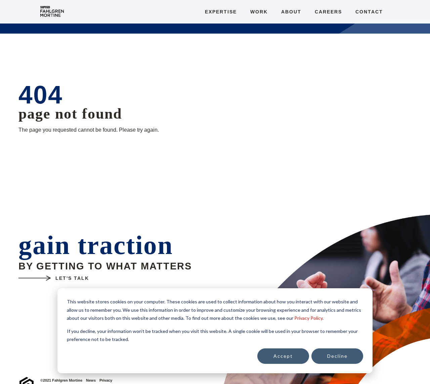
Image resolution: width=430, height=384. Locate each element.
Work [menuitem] (259, 11)
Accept (283, 356)
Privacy (105, 380)
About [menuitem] (291, 11)
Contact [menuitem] (369, 11)
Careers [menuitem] (328, 11)
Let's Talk (72, 278)
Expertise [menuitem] (221, 11)
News (91, 380)
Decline (337, 356)
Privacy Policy (308, 318)
